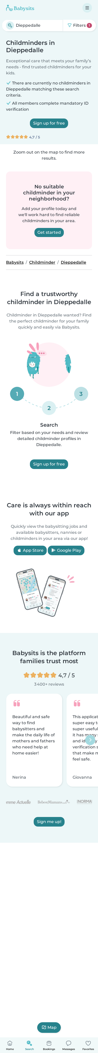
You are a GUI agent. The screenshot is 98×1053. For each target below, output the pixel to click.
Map (52, 1027)
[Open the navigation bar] (87, 8)
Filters (81, 25)
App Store (32, 550)
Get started (49, 232)
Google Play (68, 550)
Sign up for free (49, 123)
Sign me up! (49, 821)
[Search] (10, 25)
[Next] (90, 740)
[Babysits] (20, 8)
